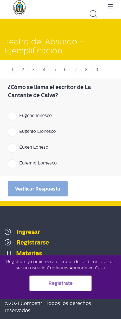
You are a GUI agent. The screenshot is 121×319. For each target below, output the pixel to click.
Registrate (60, 283)
